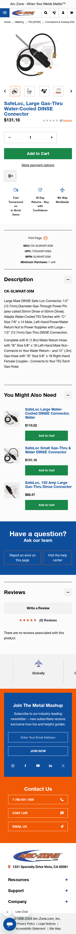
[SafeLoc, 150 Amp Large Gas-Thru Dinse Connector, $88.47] (12, 490)
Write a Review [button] (38, 608)
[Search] (46, 12)
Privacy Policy (26, 923)
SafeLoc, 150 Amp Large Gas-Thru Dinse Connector (48, 485)
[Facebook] (25, 765)
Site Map (55, 928)
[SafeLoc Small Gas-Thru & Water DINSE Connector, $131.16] (12, 455)
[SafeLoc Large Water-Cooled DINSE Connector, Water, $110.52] (12, 419)
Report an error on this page (23, 557)
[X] (63, 765)
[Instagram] (13, 765)
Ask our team (38, 540)
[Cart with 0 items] (71, 12)
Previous (5, 91)
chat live (20, 813)
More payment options (38, 165)
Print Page (35, 238)
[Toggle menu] (5, 12)
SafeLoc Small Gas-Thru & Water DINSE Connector (48, 450)
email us (19, 826)
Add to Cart (47, 436)
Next (71, 91)
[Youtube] (38, 765)
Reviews (67, 120)
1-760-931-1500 (23, 800)
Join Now (38, 751)
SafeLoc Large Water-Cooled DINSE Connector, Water (47, 413)
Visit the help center (57, 557)
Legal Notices (47, 923)
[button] (38, 665)
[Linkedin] (50, 765)
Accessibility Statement (31, 928)
